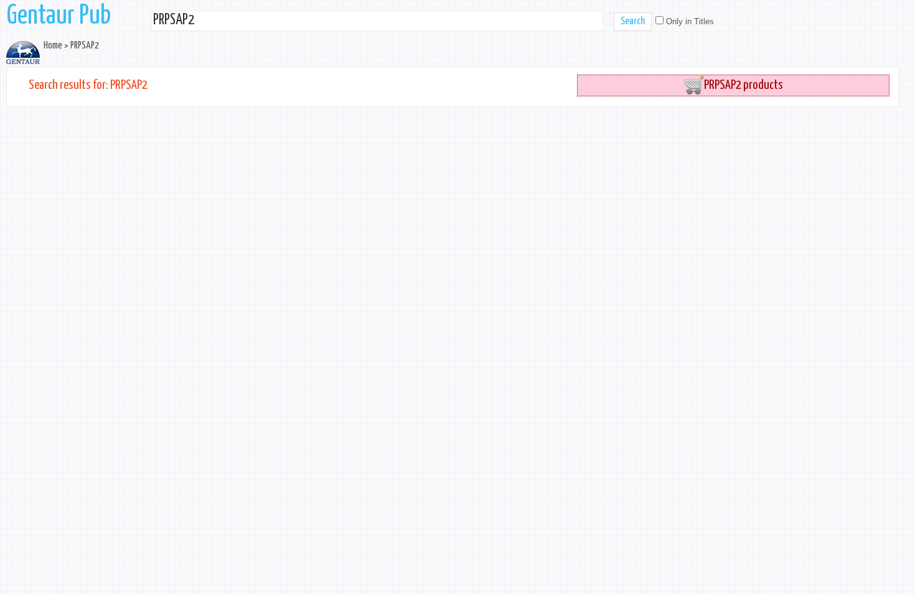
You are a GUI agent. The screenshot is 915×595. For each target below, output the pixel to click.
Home (53, 45)
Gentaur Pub (59, 16)
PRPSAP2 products (743, 85)
